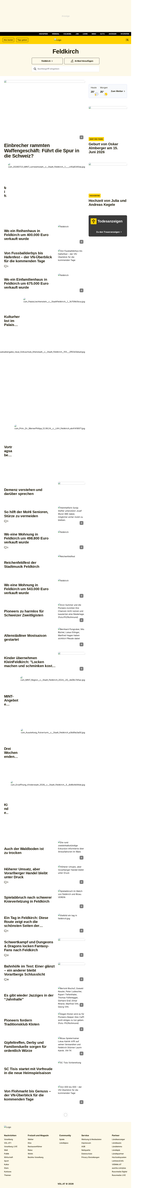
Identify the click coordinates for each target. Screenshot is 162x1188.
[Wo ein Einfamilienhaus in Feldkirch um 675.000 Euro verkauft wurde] (71, 284)
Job (77, 34)
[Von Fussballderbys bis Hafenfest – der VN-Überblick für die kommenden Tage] (71, 259)
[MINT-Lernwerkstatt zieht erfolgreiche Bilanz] (46, 192)
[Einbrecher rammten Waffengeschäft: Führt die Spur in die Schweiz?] (44, 110)
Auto (102, 34)
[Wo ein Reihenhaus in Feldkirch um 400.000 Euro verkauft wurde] (71, 235)
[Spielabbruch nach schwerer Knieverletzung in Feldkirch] (71, 900)
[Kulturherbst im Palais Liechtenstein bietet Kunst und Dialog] (54, 321)
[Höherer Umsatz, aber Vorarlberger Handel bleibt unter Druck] (71, 875)
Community (65, 1135)
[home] (65, 39)
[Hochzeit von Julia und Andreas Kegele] (108, 177)
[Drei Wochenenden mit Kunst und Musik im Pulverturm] (53, 753)
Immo (94, 34)
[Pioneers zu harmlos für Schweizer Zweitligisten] (71, 613)
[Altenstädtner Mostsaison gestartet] (71, 638)
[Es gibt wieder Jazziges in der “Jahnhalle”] (71, 997)
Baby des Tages (96, 139)
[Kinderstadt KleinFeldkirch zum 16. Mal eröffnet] (48, 809)
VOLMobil (67, 34)
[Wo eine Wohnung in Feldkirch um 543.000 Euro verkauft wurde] (71, 589)
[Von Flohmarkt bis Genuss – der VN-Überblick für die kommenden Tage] (71, 1095)
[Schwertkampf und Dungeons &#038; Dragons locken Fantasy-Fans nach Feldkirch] (71, 948)
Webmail (55, 34)
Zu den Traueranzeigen (108, 232)
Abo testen (8, 40)
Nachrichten (10, 1135)
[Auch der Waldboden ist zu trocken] (71, 851)
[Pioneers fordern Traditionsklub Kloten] (71, 1022)
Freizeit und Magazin (38, 1135)
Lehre (85, 34)
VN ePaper (125, 34)
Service (85, 1135)
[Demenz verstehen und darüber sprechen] (71, 492)
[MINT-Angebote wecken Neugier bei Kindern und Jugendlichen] (52, 700)
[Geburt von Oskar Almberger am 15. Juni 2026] (108, 120)
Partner (115, 1135)
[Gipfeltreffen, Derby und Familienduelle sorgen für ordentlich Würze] (71, 1047)
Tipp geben (22, 40)
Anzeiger (112, 34)
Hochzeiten (95, 196)
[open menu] (127, 40)
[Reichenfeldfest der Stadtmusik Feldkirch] (71, 565)
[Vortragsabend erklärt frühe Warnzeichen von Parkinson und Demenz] (49, 451)
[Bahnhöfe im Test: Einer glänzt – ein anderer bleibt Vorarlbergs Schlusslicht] (71, 972)
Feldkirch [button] (46, 61)
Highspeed (43, 34)
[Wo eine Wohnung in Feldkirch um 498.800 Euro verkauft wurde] (71, 541)
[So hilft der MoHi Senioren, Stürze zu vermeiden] (71, 516)
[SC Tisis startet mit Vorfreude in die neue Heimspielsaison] (71, 1071)
